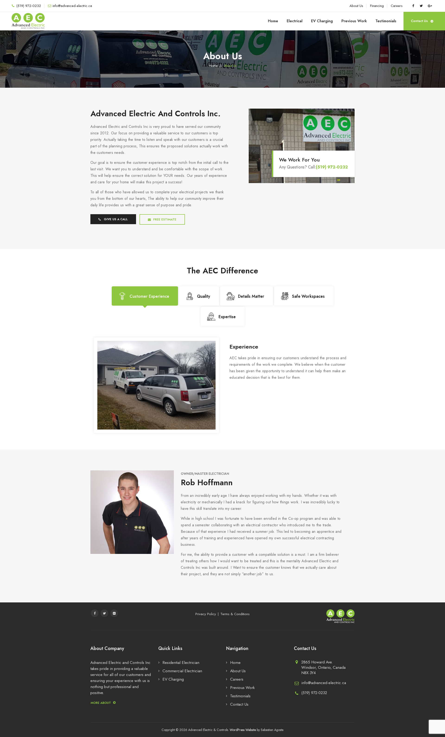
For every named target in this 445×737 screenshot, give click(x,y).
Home (273, 21)
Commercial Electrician (182, 671)
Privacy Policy (205, 614)
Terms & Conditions (235, 614)
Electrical (294, 21)
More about (101, 703)
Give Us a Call (116, 219)
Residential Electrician (180, 662)
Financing (377, 5)
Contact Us (419, 21)
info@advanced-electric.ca (72, 5)
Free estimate (164, 219)
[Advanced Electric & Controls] (28, 21)
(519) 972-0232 (28, 5)
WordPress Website (243, 729)
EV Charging (322, 21)
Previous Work (354, 21)
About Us (356, 5)
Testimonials (385, 21)
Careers (397, 5)
